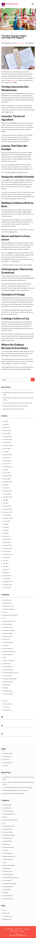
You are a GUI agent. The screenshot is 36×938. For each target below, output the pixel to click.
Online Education (7, 666)
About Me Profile (7, 753)
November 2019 (7, 491)
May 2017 (5, 566)
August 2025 (6, 448)
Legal (4, 657)
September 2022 (7, 466)
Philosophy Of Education (10, 678)
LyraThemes (24, 935)
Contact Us (6, 707)
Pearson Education (8, 669)
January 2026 (6, 433)
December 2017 (7, 545)
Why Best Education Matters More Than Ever (15, 406)
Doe (4, 618)
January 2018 (6, 542)
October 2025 (7, 442)
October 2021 (7, 479)
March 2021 (6, 488)
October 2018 (7, 515)
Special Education (8, 691)
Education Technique (9, 630)
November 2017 (7, 548)
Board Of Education (8, 606)
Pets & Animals (7, 675)
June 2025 (6, 451)
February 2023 (7, 460)
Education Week (7, 633)
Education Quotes (8, 627)
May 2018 (5, 530)
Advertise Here (7, 710)
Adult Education (7, 600)
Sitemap (5, 701)
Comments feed (7, 916)
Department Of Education (10, 615)
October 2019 (7, 494)
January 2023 (6, 463)
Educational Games (8, 642)
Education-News (7, 636)
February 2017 (7, 575)
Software (5, 688)
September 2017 (7, 554)
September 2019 (7, 497)
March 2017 (6, 572)
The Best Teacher (20, 43)
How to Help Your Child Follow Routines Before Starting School (18, 399)
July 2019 (5, 500)
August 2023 (6, 457)
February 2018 (7, 539)
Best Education (7, 603)
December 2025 (7, 436)
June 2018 (6, 527)
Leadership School (8, 654)
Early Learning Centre (9, 621)
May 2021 (5, 485)
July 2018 (5, 524)
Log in (4, 910)
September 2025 (7, 445)
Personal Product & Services (11, 672)
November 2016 (7, 584)
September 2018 (7, 518)
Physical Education (8, 681)
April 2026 (6, 424)
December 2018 (7, 509)
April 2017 (6, 569)
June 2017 (6, 563)
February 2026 (7, 430)
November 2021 (7, 476)
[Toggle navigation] (33, 4)
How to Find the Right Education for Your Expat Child (17, 403)
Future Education (7, 648)
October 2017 (7, 551)
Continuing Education (9, 609)
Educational (6, 639)
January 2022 (6, 472)
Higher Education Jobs (9, 651)
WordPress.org (7, 919)
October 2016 (7, 587)
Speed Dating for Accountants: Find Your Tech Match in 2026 (18, 393)
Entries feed (6, 913)
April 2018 (6, 533)
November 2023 (7, 454)
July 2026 (5, 421)
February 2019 (7, 506)
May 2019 (5, 503)
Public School (6, 685)
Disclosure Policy (7, 704)
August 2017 (6, 557)
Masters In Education (9, 660)
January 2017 (6, 578)
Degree (5, 612)
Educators (6, 645)
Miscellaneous (7, 663)
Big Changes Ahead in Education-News (13, 409)
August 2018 (6, 521)
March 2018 (6, 536)
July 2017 (5, 560)
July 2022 (5, 469)
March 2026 (6, 427)
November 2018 (7, 512)
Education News (7, 624)
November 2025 (7, 439)
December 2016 (7, 581)
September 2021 (7, 482)
